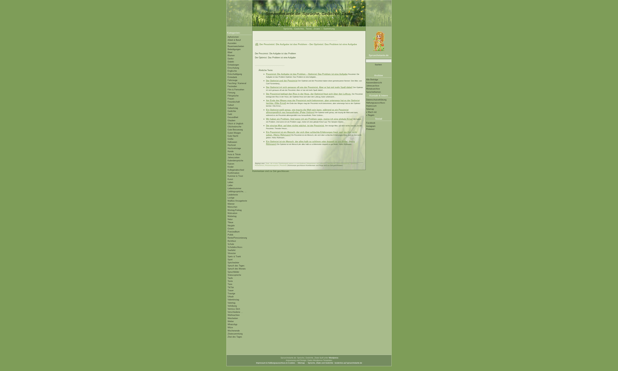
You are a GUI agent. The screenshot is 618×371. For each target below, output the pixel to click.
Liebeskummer (234, 188)
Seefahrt (231, 250)
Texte (230, 281)
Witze (230, 327)
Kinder (231, 167)
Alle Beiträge (372, 79)
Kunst (230, 179)
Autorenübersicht (374, 82)
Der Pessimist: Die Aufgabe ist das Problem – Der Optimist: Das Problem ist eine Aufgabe (308, 44)
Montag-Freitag (235, 210)
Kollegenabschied (236, 170)
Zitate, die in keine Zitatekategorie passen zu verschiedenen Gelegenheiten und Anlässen (295, 163)
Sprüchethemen (373, 92)
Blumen (231, 55)
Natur (230, 219)
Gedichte (232, 111)
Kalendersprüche (235, 160)
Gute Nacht (233, 136)
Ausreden (232, 43)
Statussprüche (234, 275)
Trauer (231, 290)
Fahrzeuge (232, 80)
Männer (231, 204)
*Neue (230, 222)
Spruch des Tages (236, 265)
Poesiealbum (234, 231)
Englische (232, 71)
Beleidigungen (234, 49)
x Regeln (370, 115)
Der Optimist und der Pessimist (281, 81)
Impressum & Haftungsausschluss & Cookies (275, 363)
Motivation (232, 213)
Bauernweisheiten (236, 46)
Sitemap (370, 109)
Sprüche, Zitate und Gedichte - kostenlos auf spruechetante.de (335, 363)
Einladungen (233, 65)
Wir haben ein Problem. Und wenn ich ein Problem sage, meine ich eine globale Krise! (309, 119)
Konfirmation (233, 173)
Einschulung (233, 68)
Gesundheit (233, 117)
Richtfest (232, 241)
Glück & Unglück (235, 123)
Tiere (230, 284)
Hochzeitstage (234, 148)
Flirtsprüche (233, 95)
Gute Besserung (235, 129)
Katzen (231, 164)
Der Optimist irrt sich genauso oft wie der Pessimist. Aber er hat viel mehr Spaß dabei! (309, 87)
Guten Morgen (234, 133)
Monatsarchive (373, 89)
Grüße (230, 139)
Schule (231, 244)
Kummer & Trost (235, 176)
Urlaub (231, 296)
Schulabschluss (235, 247)
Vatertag (231, 303)
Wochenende (234, 330)
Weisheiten (233, 318)
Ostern (231, 228)
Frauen (231, 99)
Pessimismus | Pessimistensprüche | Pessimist (271, 165)
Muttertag (232, 216)
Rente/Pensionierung (237, 238)
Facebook (370, 123)
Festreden (232, 86)
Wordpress (333, 358)
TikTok (231, 287)
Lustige (231, 198)
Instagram (370, 126)
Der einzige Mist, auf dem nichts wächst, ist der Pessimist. (295, 125)
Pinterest (370, 129)
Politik (230, 235)
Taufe (230, 278)
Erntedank (232, 77)
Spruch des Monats (237, 269)
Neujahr (231, 225)
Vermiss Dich (234, 309)
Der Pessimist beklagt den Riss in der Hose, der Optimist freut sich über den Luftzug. (308, 94)
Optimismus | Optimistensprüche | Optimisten (342, 163)
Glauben (231, 120)
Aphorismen (233, 37)
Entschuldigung (235, 74)
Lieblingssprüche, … (237, 191)
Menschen (232, 207)
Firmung (231, 92)
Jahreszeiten (233, 157)
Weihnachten (234, 315)
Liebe (230, 185)
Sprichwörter (233, 262)
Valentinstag (233, 299)
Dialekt (231, 62)
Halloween (232, 142)
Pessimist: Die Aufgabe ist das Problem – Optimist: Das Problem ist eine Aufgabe (306, 74)
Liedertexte (233, 194)
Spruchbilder (233, 272)
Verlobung (232, 306)
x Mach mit (371, 112)
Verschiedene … (235, 312)
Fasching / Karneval (237, 83)
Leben (230, 182)
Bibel (230, 52)
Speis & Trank (234, 256)
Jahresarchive (372, 86)
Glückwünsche (234, 126)
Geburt (231, 105)
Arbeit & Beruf (234, 40)
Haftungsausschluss (375, 103)
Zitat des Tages (235, 337)
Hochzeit (232, 145)
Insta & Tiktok (234, 154)
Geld (230, 114)
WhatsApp (232, 324)
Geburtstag (233, 108)
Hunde (231, 151)
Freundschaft (234, 102)
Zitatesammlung (235, 334)
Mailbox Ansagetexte (237, 201)
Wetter (231, 321)
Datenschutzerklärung (376, 100)
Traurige (231, 293)
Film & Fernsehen (236, 89)
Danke (231, 58)
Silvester (232, 253)
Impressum (371, 106)
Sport (230, 259)
